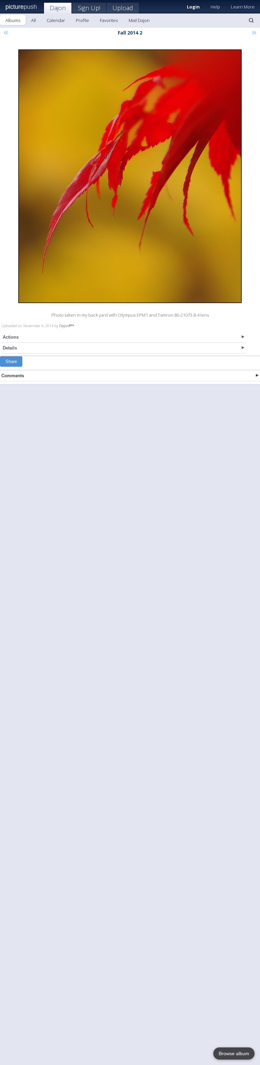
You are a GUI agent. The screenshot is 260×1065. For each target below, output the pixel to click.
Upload (122, 8)
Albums (12, 20)
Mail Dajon (139, 20)
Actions (11, 337)
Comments (12, 375)
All (33, 20)
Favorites (109, 20)
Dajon (58, 8)
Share (11, 361)
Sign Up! (89, 8)
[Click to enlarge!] (130, 176)
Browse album (234, 1053)
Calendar (56, 20)
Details (10, 347)
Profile (82, 20)
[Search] (251, 20)
